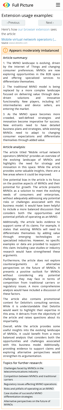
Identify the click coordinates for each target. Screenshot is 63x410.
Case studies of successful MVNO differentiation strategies (23, 394)
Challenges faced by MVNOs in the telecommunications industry (24, 369)
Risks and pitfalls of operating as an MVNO (29, 388)
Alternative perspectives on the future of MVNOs (27, 402)
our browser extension (34, 29)
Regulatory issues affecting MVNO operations (30, 384)
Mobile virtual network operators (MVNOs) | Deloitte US (30, 39)
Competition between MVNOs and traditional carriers (30, 377)
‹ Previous (13, 23)
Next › (50, 23)
